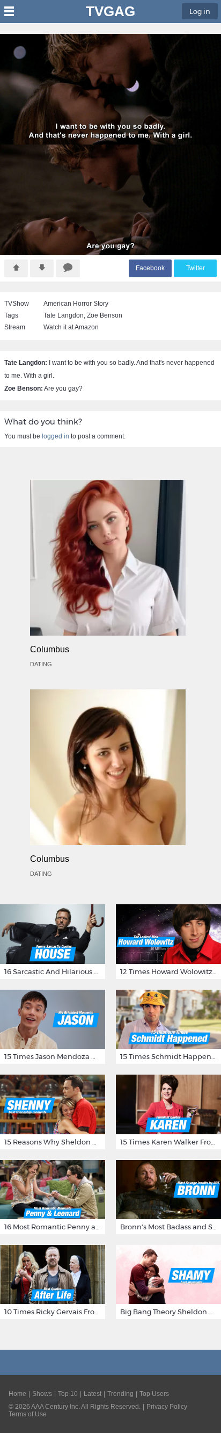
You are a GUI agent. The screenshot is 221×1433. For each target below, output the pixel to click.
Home (17, 1394)
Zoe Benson (104, 315)
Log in (199, 11)
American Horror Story (75, 303)
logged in (55, 436)
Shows (42, 1394)
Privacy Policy (166, 1406)
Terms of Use (28, 1414)
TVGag (110, 11)
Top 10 (68, 1394)
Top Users (154, 1394)
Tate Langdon (63, 315)
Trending (120, 1394)
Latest (92, 1394)
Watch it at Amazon (71, 327)
